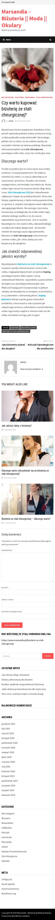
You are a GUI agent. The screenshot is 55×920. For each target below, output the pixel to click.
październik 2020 (10, 742)
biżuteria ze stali (28, 327)
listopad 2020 (8, 738)
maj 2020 (6, 766)
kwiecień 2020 (8, 771)
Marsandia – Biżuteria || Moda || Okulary (24, 18)
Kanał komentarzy (10, 888)
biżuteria (15, 327)
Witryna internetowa (12, 612)
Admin (11, 121)
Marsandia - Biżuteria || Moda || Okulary (34, 913)
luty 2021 (6, 728)
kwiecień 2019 (8, 795)
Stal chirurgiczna (44, 97)
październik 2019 (10, 780)
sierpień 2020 (8, 752)
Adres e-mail (8, 599)
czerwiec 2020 (8, 761)
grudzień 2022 (8, 723)
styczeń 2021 (8, 733)
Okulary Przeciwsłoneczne (14, 851)
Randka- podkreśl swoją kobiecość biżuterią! (23, 684)
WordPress (16, 916)
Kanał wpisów (8, 884)
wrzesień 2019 (8, 785)
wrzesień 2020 (8, 747)
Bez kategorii (8, 97)
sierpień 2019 (8, 790)
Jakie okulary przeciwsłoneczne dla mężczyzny (24, 689)
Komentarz (8, 550)
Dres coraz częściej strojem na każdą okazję (22, 693)
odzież (5, 846)
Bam (27, 916)
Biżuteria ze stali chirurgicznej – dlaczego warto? (26, 518)
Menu (8, 39)
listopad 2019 (8, 776)
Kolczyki (5, 832)
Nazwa (5, 587)
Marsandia (30, 97)
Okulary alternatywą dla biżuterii (17, 679)
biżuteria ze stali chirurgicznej (33, 264)
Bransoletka (7, 822)
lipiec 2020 (7, 757)
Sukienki (5, 860)
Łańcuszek (7, 837)
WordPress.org (9, 893)
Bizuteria (19, 97)
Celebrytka (7, 827)
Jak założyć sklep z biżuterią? (17, 425)
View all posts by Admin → (31, 369)
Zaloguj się (7, 879)
